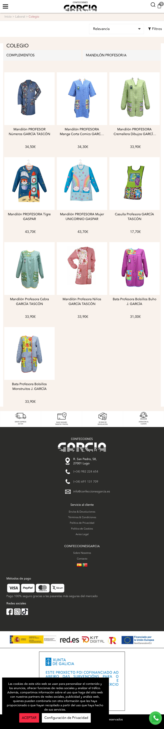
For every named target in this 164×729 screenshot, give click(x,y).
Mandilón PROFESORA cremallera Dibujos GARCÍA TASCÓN (134, 131)
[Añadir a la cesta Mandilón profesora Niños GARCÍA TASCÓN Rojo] (82, 268)
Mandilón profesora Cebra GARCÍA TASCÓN (29, 301)
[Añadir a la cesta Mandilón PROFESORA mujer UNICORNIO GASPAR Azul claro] (82, 183)
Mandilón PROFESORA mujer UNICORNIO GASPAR (82, 216)
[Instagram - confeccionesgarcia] (17, 611)
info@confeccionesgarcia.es (91, 491)
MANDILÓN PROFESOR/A (106, 55)
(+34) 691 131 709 (85, 482)
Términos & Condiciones (82, 517)
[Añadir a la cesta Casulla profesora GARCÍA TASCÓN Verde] (134, 183)
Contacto (82, 559)
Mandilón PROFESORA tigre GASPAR (29, 216)
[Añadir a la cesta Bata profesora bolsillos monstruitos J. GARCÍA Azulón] (29, 353)
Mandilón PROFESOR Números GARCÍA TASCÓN (29, 131)
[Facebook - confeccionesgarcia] (9, 611)
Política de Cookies (82, 529)
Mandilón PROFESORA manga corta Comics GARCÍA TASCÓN (82, 131)
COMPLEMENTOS (20, 55)
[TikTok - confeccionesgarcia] (25, 611)
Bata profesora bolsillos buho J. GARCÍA (134, 301)
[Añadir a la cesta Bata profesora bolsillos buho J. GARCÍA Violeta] (134, 268)
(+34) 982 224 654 (85, 471)
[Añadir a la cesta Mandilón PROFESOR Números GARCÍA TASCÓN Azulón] (29, 98)
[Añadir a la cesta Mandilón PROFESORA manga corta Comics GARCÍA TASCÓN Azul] (82, 98)
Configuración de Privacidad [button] (66, 717)
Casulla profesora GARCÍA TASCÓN (134, 216)
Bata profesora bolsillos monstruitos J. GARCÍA (29, 386)
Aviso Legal (82, 534)
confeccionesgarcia (76, 2)
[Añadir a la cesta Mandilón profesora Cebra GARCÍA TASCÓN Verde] (29, 268)
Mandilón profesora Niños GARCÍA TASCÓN (82, 301)
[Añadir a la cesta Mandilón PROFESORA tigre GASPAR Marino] (29, 183)
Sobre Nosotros (82, 553)
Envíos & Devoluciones (82, 512)
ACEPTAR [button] (29, 717)
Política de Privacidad (82, 523)
